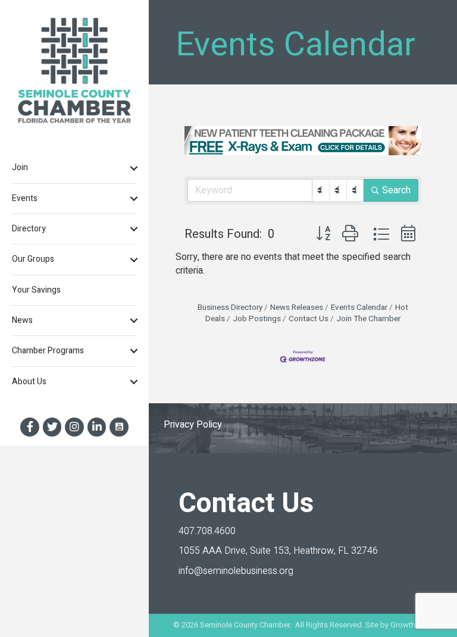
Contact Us (308, 319)
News (22, 320)
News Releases (296, 307)
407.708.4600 (207, 531)
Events (24, 198)
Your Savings (36, 290)
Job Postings (257, 319)
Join (20, 167)
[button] (323, 234)
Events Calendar (359, 307)
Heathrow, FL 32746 (278, 551)
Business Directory (230, 307)
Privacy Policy (193, 425)
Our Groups (33, 259)
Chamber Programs (48, 350)
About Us (29, 381)
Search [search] (396, 190)
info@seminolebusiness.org (236, 571)
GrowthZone (411, 624)
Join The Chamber (368, 319)
